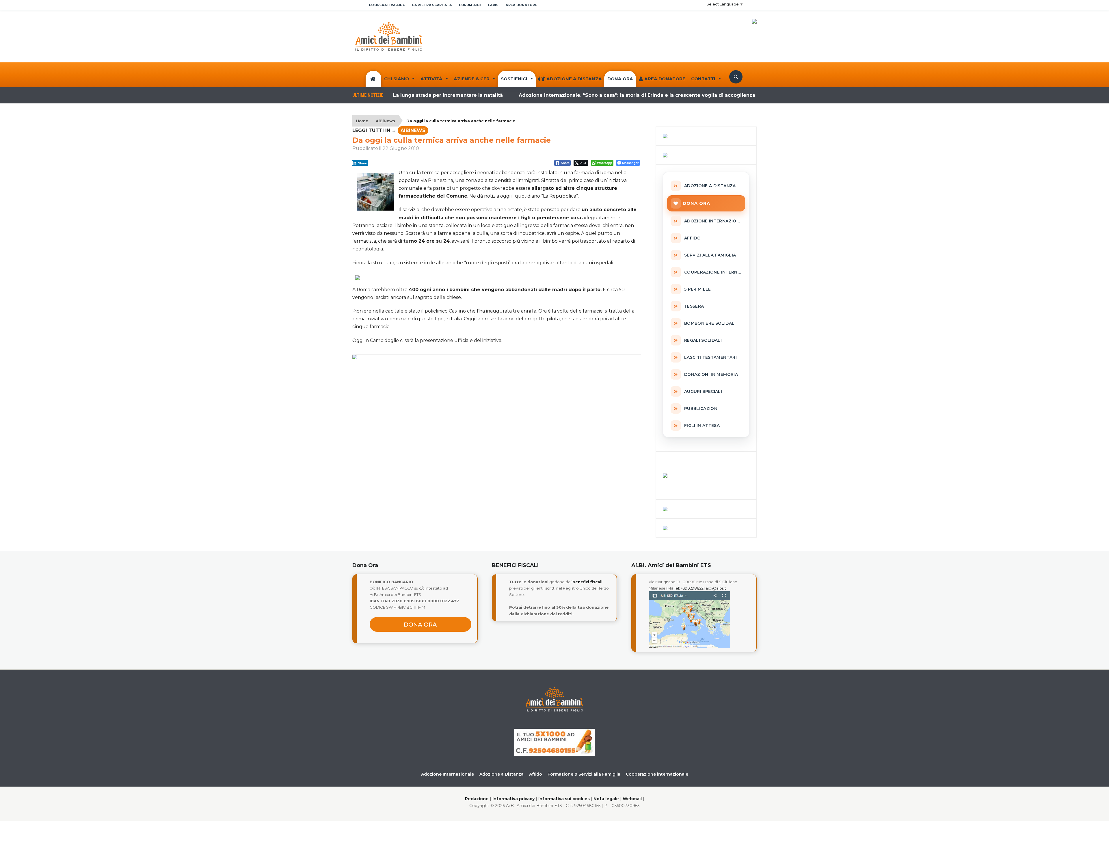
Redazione (477, 798)
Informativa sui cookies (564, 798)
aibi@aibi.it (716, 588)
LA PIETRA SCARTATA (432, 5)
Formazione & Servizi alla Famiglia (584, 774)
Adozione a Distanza (574, 78)
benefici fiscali (587, 581)
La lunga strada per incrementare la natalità (420, 95)
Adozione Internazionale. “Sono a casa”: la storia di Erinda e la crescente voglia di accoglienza (609, 95)
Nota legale (606, 798)
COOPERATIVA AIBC (387, 5)
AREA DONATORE (521, 5)
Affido (535, 774)
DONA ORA (620, 78)
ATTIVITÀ (431, 78)
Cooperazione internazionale (657, 774)
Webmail (632, 798)
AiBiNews (385, 120)
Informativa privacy (513, 798)
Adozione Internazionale (447, 774)
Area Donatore (664, 78)
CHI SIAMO (396, 78)
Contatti (703, 78)
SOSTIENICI (514, 78)
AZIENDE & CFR (472, 78)
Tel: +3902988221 (689, 588)
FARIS (493, 5)
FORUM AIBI (470, 5)
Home (362, 120)
